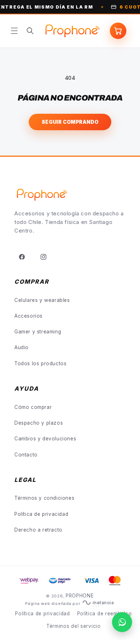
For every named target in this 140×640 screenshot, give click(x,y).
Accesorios (28, 316)
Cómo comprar (33, 407)
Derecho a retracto (38, 530)
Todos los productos (40, 363)
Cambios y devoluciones (45, 438)
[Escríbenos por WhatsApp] (122, 622)
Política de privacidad (41, 514)
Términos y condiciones (44, 498)
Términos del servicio (73, 626)
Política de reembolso (104, 613)
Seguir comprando (70, 122)
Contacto (26, 455)
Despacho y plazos (38, 423)
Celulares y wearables (42, 300)
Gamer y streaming (37, 331)
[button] (14, 31)
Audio (21, 347)
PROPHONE (80, 596)
